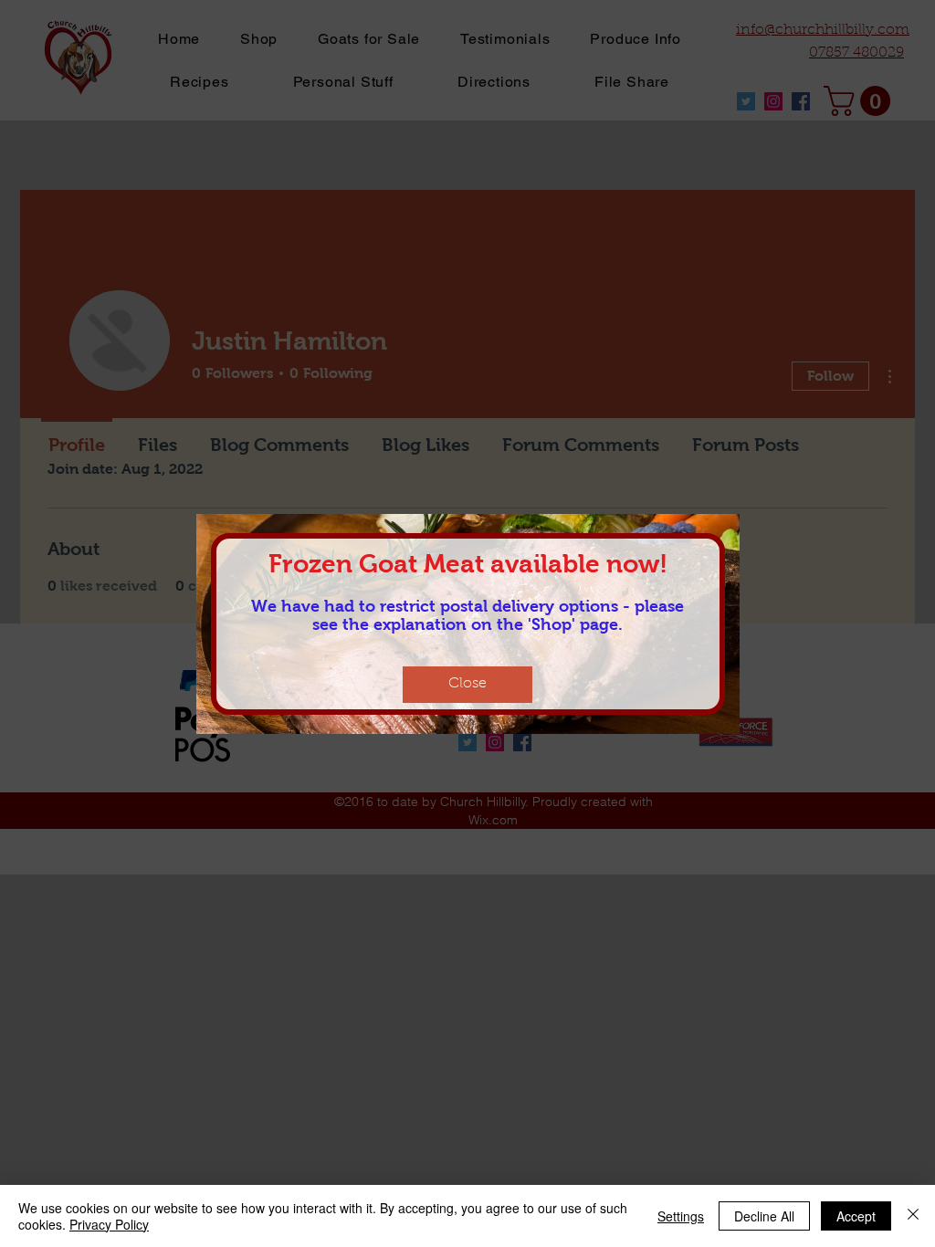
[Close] (913, 1216)
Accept (856, 1216)
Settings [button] (680, 1216)
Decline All (764, 1216)
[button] (467, 684)
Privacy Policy (109, 1224)
